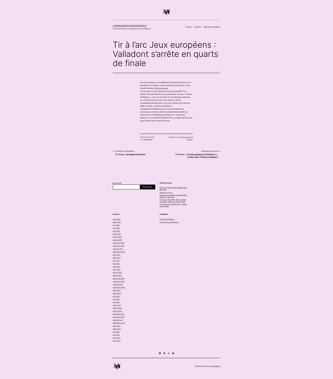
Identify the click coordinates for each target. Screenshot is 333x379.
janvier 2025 (117, 275)
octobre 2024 (118, 284)
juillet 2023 (117, 329)
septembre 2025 (119, 252)
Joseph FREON (147, 139)
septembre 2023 (119, 323)
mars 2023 (117, 341)
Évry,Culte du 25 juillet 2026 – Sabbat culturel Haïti (173, 205)
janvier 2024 (117, 311)
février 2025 (117, 273)
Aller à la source (161, 88)
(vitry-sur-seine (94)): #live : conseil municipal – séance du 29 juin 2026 (173, 201)
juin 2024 (116, 296)
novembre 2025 (118, 246)
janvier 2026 (117, 240)
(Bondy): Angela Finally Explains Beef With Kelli (173, 189)
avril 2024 (116, 302)
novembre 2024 (119, 281)
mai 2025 (116, 264)
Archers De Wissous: (167, 219)
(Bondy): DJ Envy (166, 193)
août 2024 (116, 290)
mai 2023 (116, 335)
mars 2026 (117, 234)
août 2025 (116, 255)
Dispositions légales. (212, 27)
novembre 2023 (118, 317)
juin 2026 (116, 225)
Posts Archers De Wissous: (169, 222)
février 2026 (117, 237)
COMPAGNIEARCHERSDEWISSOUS (130, 26)
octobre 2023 (118, 320)
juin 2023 (116, 332)
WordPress (216, 366)
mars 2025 (117, 270)
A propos (197, 27)
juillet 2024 (117, 293)
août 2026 (116, 219)
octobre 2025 (118, 249)
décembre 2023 (118, 314)
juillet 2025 (117, 258)
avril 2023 (116, 338)
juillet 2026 (117, 222)
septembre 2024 (119, 287)
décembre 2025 (118, 243)
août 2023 (116, 326)
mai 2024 (116, 299)
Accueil (188, 27)
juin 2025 (116, 261)
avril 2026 (116, 231)
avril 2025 (116, 267)
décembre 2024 (118, 279)
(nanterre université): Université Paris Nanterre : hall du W (173, 196)
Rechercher (117, 183)
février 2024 (117, 308)
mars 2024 (117, 305)
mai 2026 (116, 228)
